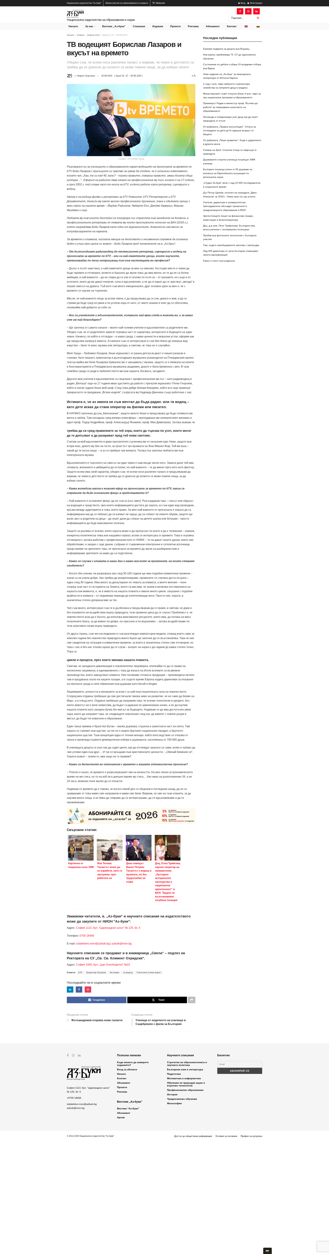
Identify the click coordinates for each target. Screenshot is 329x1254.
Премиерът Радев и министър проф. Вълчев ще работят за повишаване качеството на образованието (230, 107)
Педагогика (174, 1074)
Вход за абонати (127, 1069)
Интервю (114, 972)
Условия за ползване (226, 1136)
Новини (80, 35)
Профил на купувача (251, 1136)
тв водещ (128, 972)
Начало (73, 26)
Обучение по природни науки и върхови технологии (186, 1084)
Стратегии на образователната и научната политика (187, 1063)
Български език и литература (185, 1069)
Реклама (193, 26)
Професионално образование (185, 1090)
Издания (157, 26)
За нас (89, 26)
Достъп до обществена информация (193, 1136)
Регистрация (255, 3)
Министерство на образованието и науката (127, 3)
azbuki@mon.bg (122, 943)
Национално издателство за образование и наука (101, 19)
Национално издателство (84, 3)
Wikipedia (160, 3)
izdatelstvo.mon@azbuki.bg (93, 943)
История (172, 1094)
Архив (121, 1117)
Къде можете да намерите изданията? (133, 1063)
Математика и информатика (184, 1078)
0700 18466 (87, 935)
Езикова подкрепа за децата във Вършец (226, 48)
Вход (242, 3)
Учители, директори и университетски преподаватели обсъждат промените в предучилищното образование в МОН (225, 206)
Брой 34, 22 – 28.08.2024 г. (115, 35)
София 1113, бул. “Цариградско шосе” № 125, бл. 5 (107, 927)
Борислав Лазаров (96, 972)
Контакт (232, 26)
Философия (174, 1103)
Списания (139, 26)
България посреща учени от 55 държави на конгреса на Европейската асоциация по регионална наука (227, 173)
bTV (80, 972)
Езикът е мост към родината (219, 260)
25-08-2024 (106, 75)
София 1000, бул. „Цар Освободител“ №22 (103, 964)
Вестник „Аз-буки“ (114, 26)
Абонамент (213, 26)
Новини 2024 (93, 35)
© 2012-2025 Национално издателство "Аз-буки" (90, 1136)
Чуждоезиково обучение (182, 1099)
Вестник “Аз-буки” (128, 1108)
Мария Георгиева (86, 75)
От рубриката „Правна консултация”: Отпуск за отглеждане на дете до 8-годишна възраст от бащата (229, 130)
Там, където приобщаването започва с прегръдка (231, 245)
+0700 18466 (74, 1098)
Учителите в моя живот (149, 972)
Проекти (175, 26)
